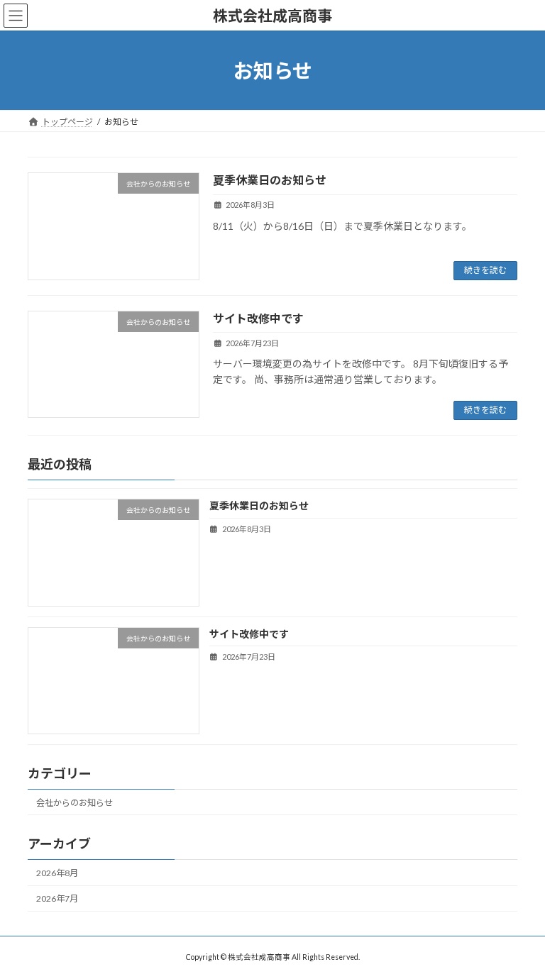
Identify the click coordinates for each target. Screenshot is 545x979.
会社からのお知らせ (74, 802)
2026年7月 (57, 898)
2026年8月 (57, 873)
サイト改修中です (258, 318)
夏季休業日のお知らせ (269, 180)
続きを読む (485, 270)
